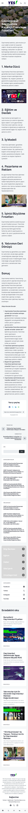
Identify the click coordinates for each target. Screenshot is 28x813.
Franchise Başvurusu (19, 800)
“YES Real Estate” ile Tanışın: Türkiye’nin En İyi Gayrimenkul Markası (13, 735)
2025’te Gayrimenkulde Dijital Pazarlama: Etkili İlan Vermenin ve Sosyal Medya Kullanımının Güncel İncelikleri (13, 486)
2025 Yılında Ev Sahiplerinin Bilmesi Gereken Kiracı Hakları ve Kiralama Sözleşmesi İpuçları (13, 472)
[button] (2, 3)
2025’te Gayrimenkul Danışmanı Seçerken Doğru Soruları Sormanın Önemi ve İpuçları (13, 465)
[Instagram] (17, 805)
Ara (4, 446)
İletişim (5, 800)
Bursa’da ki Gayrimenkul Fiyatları (13, 618)
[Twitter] (14, 805)
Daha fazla (6, 646)
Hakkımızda (10, 800)
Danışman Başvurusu (14, 801)
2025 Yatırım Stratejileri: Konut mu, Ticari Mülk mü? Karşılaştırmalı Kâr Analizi (12, 478)
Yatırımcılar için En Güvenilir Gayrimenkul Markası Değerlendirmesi (13, 694)
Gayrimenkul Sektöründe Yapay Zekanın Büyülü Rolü (12, 655)
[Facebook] (10, 805)
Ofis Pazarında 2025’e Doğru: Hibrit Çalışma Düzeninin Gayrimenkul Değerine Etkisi (12, 494)
